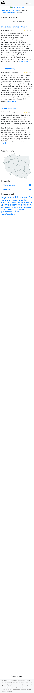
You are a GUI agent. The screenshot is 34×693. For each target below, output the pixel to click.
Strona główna (6, 10)
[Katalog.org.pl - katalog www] (3, 3)
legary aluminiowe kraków (16, 197)
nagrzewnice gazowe (8, 207)
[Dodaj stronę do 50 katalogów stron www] (17, 7)
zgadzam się (4, 685)
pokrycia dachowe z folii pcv (16, 205)
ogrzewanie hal (20, 200)
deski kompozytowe (24, 207)
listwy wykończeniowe (10, 213)
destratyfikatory (8, 69)
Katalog (16, 10)
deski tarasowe (8, 202)
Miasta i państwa (9, 13)
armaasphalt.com (8, 108)
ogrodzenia (19, 209)
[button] (27, 3)
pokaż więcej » (24, 61)
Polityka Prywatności (10, 687)
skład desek (7, 209)
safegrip (6, 200)
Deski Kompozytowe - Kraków (14, 27)
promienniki (7, 212)
